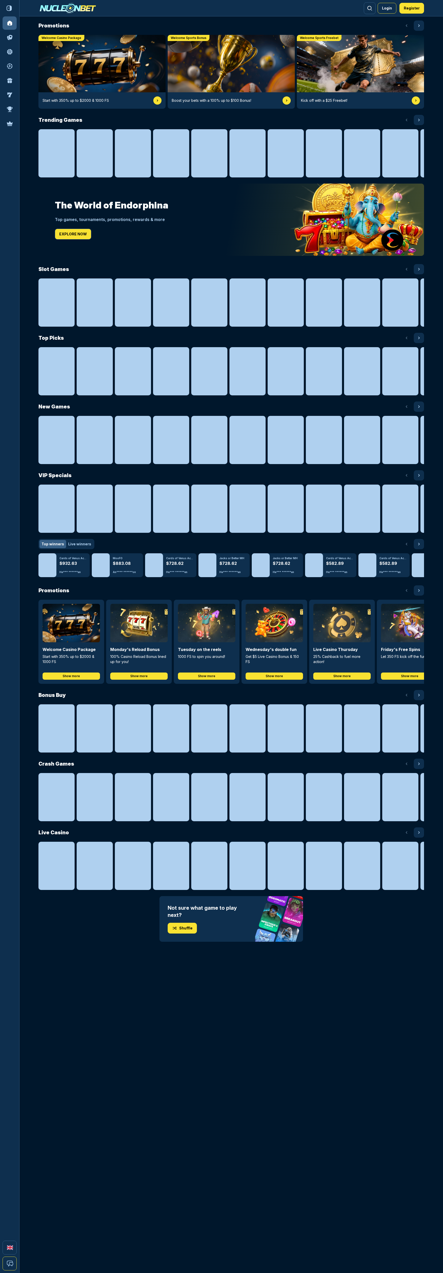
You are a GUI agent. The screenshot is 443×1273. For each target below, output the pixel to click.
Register (412, 8)
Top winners (53, 544)
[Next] (419, 26)
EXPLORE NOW (73, 234)
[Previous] (406, 26)
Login (387, 8)
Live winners (79, 544)
